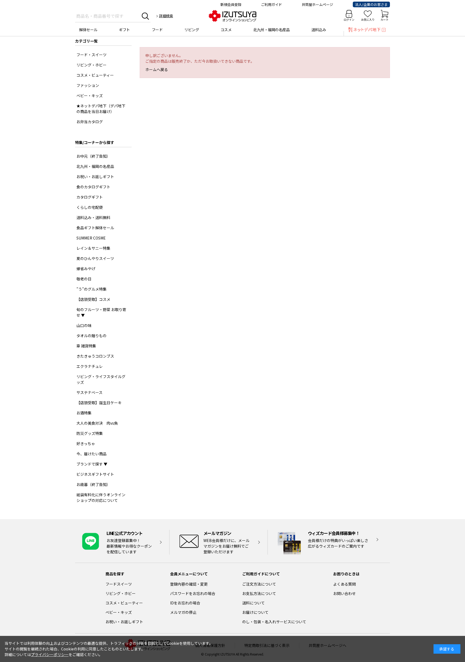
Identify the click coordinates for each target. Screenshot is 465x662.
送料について (253, 602)
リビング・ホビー (120, 593)
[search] (145, 16)
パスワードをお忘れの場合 (192, 593)
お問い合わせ (344, 593)
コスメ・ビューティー (124, 602)
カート (385, 19)
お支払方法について (259, 593)
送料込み (318, 29)
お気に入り (368, 19)
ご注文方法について (259, 584)
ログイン (349, 19)
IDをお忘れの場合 (185, 602)
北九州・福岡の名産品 (271, 29)
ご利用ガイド (271, 4)
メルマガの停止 (183, 612)
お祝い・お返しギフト (124, 621)
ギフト (124, 29)
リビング (191, 29)
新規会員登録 (230, 4)
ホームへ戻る (156, 69)
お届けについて (255, 612)
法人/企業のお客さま (371, 4)
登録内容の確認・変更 (189, 584)
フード (157, 29)
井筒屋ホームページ (317, 4)
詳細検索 (166, 15)
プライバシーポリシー (50, 654)
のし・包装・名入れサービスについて (274, 621)
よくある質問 (344, 584)
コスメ (226, 29)
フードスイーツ (118, 584)
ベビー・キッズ (118, 612)
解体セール (88, 29)
